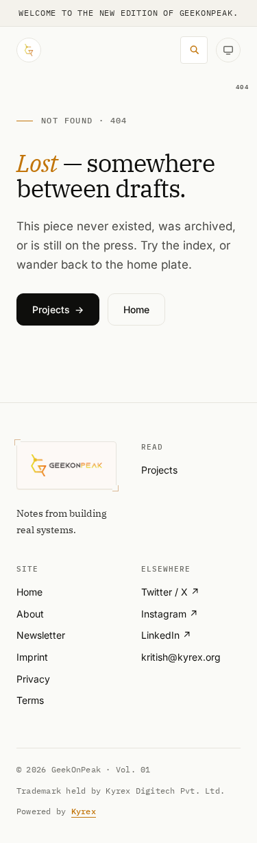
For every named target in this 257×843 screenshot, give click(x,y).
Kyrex (83, 811)
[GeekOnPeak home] (28, 50)
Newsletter (40, 635)
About (30, 614)
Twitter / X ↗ (170, 592)
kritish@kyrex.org (181, 657)
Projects (159, 470)
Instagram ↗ (169, 614)
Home (29, 592)
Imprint (32, 657)
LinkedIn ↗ (166, 635)
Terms (30, 700)
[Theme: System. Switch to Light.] (228, 50)
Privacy (33, 679)
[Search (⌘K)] (194, 50)
